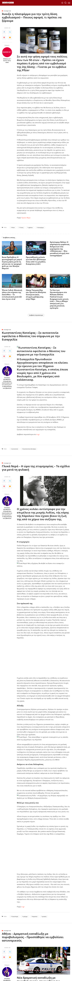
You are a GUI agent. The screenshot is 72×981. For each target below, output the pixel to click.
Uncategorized (7, 10)
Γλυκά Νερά (15, 916)
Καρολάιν (34, 916)
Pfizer (13, 227)
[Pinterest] (4, 37)
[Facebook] (4, 32)
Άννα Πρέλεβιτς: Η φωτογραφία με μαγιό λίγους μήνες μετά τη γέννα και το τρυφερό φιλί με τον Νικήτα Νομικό (12, 263)
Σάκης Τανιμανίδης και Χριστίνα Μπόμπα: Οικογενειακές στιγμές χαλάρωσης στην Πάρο (36, 294)
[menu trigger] (69, 3)
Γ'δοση (21, 227)
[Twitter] (10, 32)
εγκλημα (25, 916)
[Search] (65, 3)
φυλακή (44, 916)
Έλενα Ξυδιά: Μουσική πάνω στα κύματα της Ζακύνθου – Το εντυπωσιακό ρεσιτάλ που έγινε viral (12, 294)
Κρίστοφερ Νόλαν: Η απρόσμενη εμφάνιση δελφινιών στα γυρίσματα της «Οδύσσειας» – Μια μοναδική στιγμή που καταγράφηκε (59, 249)
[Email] (10, 37)
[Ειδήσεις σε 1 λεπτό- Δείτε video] (7, 52)
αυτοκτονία (15, 449)
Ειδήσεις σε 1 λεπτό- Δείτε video (7, 60)
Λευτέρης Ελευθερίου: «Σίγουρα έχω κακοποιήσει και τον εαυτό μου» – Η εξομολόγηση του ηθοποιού (7, 383)
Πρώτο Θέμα (26, 218)
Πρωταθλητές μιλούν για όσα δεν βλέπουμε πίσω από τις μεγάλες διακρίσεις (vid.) (36, 260)
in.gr (38, 434)
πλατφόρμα (41, 227)
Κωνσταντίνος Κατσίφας (29, 449)
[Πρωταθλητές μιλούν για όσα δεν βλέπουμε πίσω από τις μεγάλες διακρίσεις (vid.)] (36, 248)
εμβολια (30, 227)
